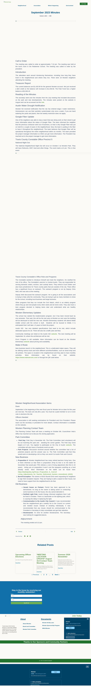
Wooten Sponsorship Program (51, 625)
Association (37, 5)
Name (12, 594)
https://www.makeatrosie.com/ (26, 357)
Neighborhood (22, 5)
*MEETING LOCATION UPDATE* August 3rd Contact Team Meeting (44, 559)
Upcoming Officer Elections (23, 556)
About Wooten (27, 623)
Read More (17, 562)
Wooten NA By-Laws (48, 622)
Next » (57, 574)
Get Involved (69, 5)
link (42, 102)
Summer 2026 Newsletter (64, 556)
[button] (25, 536)
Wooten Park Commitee (29, 629)
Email (12, 598)
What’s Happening (53, 5)
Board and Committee (29, 626)
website (54, 334)
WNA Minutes (46, 628)
